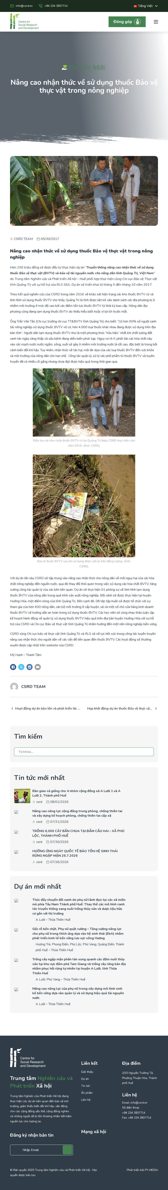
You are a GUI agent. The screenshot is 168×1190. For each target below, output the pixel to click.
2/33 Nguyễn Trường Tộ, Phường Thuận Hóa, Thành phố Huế (139, 1078)
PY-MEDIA (151, 1170)
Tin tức (85, 1086)
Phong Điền (60, 944)
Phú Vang (89, 944)
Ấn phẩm (87, 1092)
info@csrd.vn (24, 6)
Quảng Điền (106, 944)
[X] (21, 667)
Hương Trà (43, 944)
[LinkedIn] (29, 667)
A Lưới (40, 919)
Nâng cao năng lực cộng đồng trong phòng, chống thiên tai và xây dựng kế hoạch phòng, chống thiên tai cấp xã (77, 813)
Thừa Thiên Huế (59, 919)
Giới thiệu (87, 1072)
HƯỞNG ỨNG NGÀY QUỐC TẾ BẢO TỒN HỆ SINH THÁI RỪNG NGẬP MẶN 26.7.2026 (75, 853)
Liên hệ (85, 1099)
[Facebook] (13, 667)
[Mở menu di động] (156, 21)
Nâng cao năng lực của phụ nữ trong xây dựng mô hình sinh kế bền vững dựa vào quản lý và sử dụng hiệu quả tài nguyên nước (78, 993)
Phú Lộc (75, 944)
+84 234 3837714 (56, 6)
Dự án (85, 1079)
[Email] (38, 667)
